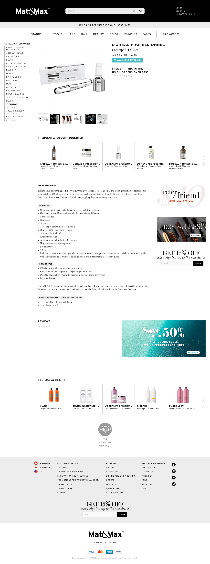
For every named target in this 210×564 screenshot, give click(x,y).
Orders (110, 480)
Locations (147, 472)
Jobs (144, 480)
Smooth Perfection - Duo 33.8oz (182, 409)
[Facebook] (174, 464)
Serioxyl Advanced (17, 97)
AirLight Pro (13, 56)
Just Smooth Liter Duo (82, 409)
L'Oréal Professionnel (17, 44)
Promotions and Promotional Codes (78, 480)
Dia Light (11, 70)
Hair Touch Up (14, 77)
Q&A (144, 488)
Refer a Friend (114, 493)
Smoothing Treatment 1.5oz (116, 166)
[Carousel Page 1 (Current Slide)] (43, 118)
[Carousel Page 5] (90, 118)
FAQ (105, 439)
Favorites (111, 484)
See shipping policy (122, 75)
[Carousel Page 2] (55, 118)
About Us (147, 484)
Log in (179, 8)
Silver (9, 101)
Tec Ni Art (11, 108)
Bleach (10, 60)
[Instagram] (174, 471)
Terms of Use (64, 488)
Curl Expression (15, 67)
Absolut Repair (14, 53)
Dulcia (10, 73)
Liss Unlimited (14, 80)
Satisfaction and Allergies (72, 476)
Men (8, 84)
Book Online (149, 468)
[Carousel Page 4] (79, 118)
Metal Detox (13, 87)
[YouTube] (174, 477)
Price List (147, 476)
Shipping (105, 442)
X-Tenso (10, 120)
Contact (105, 446)
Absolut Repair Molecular (14, 48)
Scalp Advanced (15, 94)
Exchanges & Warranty (70, 472)
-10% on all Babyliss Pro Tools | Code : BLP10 (105, 25)
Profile (110, 468)
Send (198, 263)
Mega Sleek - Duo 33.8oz (50, 409)
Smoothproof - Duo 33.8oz (148, 409)
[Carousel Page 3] (67, 118)
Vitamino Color (15, 117)
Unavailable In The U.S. (127, 60)
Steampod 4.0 (51, 305)
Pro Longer (13, 91)
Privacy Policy (65, 484)
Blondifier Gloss (16, 63)
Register (180, 11)
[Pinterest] (174, 484)
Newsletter (112, 488)
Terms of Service (127, 558)
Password (111, 472)
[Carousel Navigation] (202, 161)
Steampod (11, 104)
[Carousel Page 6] (102, 118)
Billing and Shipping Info (120, 476)
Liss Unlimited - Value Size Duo (118, 409)
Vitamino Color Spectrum (15, 112)
